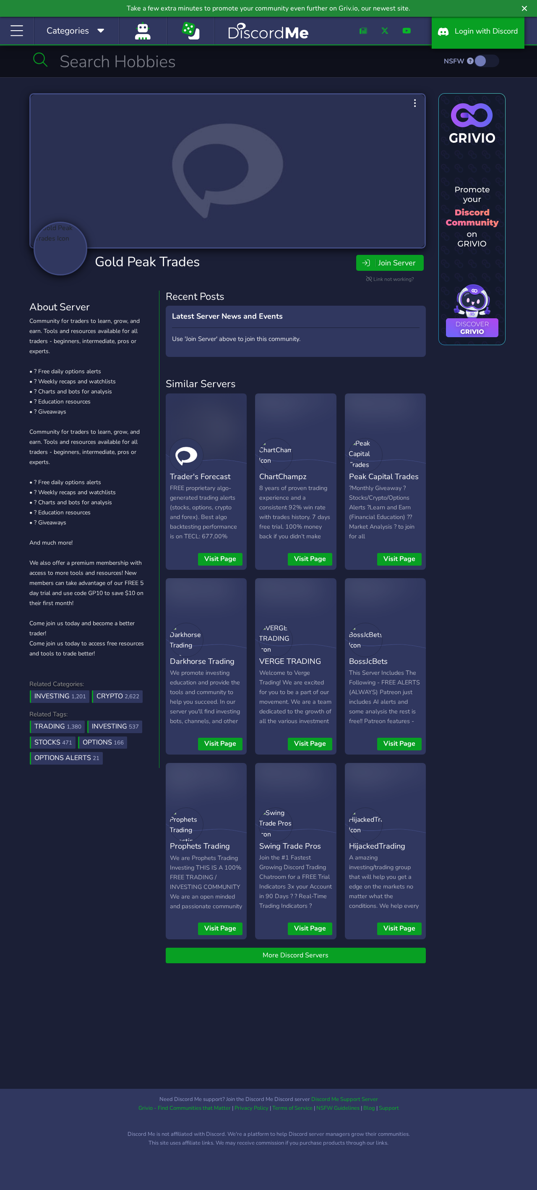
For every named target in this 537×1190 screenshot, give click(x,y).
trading (57, 726)
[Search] (40, 59)
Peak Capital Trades (384, 476)
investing (115, 726)
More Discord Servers (295, 955)
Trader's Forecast (200, 476)
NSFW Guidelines (338, 1108)
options (103, 742)
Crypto (117, 696)
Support (389, 1108)
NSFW (455, 61)
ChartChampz (283, 476)
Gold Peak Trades (147, 262)
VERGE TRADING (290, 661)
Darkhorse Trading (202, 661)
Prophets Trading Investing (200, 852)
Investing (60, 696)
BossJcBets (368, 661)
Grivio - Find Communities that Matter (184, 1108)
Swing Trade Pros (290, 846)
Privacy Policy (251, 1108)
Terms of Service (292, 1108)
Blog (369, 1108)
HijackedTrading (377, 846)
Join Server (396, 263)
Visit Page (220, 559)
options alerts (66, 758)
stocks (53, 742)
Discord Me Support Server (344, 1099)
